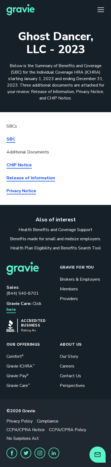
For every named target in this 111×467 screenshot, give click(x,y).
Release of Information (30, 178)
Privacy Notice (21, 191)
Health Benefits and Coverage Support (55, 230)
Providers (69, 299)
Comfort (14, 356)
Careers (67, 366)
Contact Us (70, 376)
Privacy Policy (19, 421)
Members (69, 289)
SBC (10, 139)
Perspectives (72, 386)
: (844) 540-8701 (22, 290)
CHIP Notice (19, 165)
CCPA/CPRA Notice (25, 430)
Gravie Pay (17, 376)
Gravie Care (18, 386)
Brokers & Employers (80, 279)
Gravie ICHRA (20, 366)
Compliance (47, 421)
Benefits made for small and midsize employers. (55, 239)
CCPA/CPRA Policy (67, 430)
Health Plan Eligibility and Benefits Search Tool (55, 248)
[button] (11, 453)
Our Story (69, 356)
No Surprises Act (22, 438)
